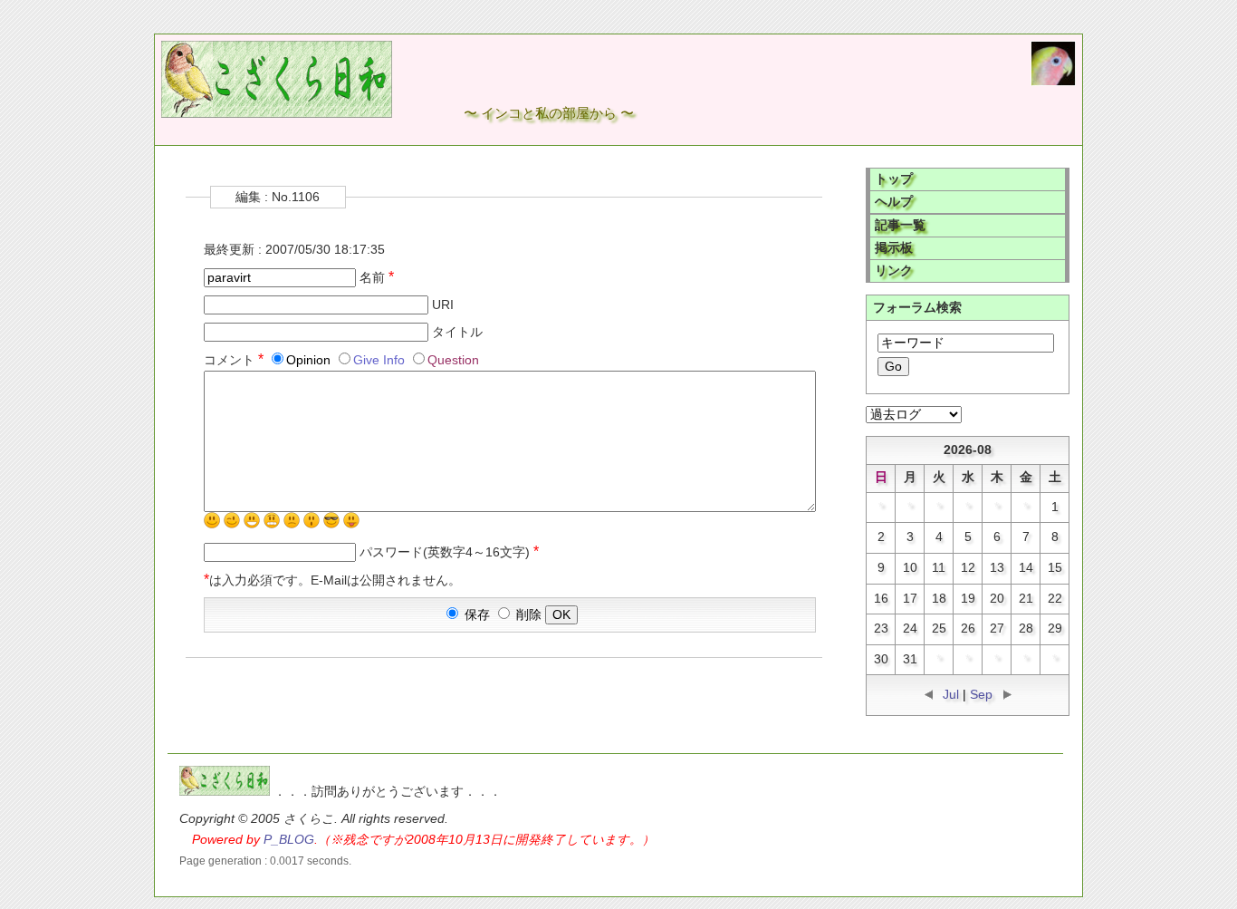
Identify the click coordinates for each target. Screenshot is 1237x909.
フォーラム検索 (917, 307)
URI (443, 305)
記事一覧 (900, 225)
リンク (894, 270)
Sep (981, 694)
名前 (377, 278)
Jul (951, 694)
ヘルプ (894, 201)
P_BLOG (289, 839)
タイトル (457, 332)
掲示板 (894, 248)
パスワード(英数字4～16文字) (449, 552)
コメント (234, 360)
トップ (894, 179)
